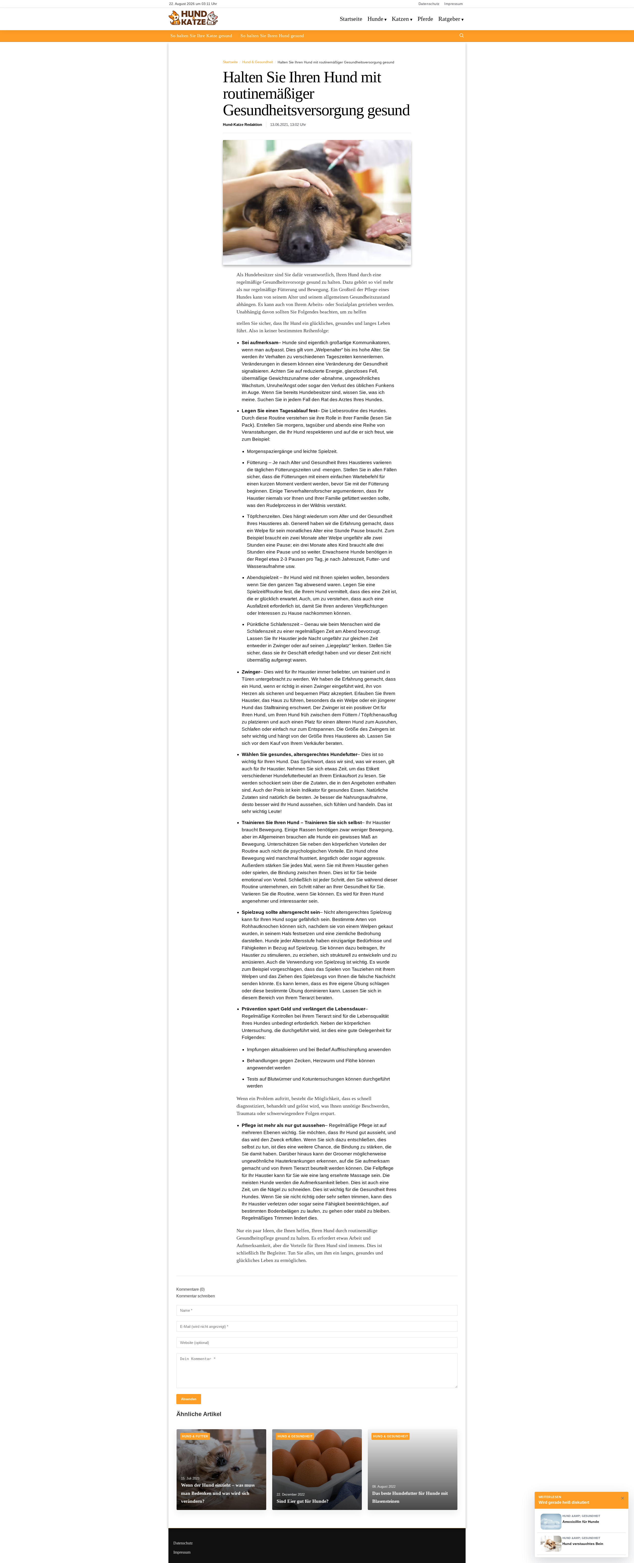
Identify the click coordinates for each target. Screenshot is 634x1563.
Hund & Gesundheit (257, 62)
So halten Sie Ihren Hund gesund (272, 35)
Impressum (453, 4)
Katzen (400, 19)
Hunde (375, 19)
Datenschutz (429, 4)
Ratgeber (449, 19)
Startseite (351, 19)
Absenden (188, 1399)
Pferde (425, 19)
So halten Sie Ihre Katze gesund (201, 35)
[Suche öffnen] (462, 36)
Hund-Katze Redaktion (242, 125)
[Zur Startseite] (193, 24)
